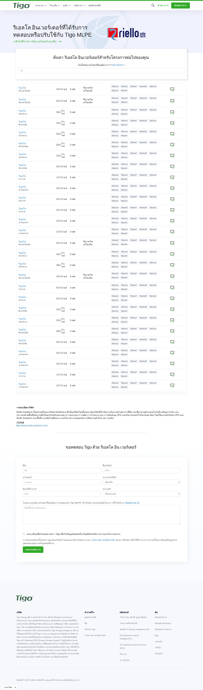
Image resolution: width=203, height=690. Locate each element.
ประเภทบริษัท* (110, 477)
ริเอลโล (22, 88)
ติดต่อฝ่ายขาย (181, 5)
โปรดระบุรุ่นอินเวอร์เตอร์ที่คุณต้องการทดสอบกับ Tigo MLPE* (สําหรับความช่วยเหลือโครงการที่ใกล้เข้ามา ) (81, 503)
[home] (22, 5)
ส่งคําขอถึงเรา (118, 65)
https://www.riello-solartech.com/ (31, 425)
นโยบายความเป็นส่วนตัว (103, 540)
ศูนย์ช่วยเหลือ (95, 5)
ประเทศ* (107, 489)
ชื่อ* (25, 465)
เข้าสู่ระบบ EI (163, 5)
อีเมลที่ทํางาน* (30, 489)
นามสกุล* (27, 477)
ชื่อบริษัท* (107, 465)
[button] (41, 5)
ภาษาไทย (8, 687)
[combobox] (10, 687)
